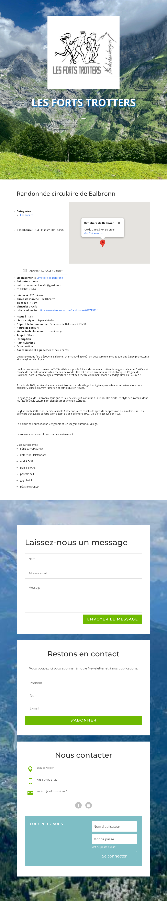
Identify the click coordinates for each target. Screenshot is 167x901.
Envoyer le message (112, 619)
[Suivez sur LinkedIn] (88, 805)
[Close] (119, 223)
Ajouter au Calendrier (45, 270)
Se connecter (114, 856)
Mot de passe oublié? (104, 847)
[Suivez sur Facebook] (78, 805)
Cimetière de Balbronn (50, 278)
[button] (102, 243)
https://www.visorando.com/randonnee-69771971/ (68, 310)
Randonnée (26, 215)
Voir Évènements (93, 233)
